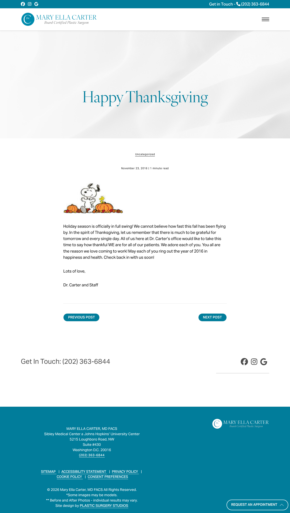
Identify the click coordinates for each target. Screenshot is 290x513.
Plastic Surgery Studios (104, 505)
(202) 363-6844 (92, 455)
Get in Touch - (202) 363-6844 (239, 4)
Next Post (212, 317)
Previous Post (81, 317)
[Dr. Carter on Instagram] (29, 4)
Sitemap (48, 471)
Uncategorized (145, 154)
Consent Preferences (108, 477)
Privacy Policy (125, 471)
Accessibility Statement (84, 471)
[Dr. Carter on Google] (36, 4)
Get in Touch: (65, 361)
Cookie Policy (70, 477)
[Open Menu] (265, 19)
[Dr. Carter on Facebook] (23, 4)
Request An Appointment (254, 504)
